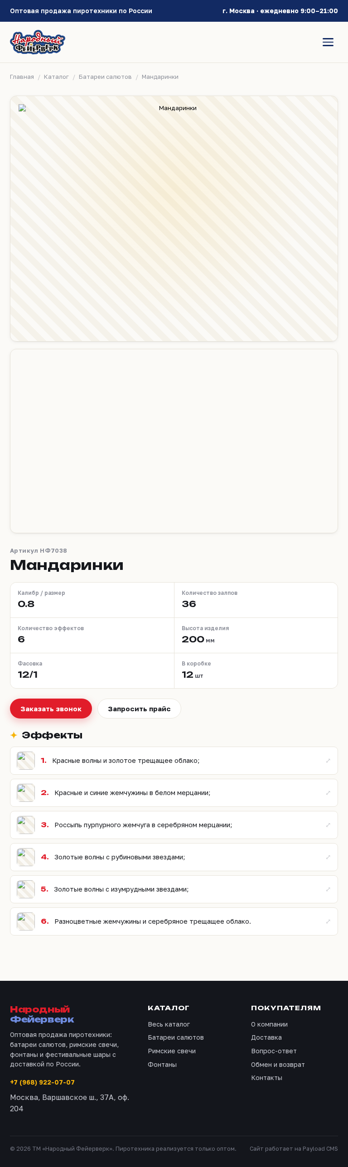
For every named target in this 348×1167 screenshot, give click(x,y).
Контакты (266, 1077)
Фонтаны (162, 1064)
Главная (22, 76)
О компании (269, 1024)
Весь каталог (169, 1024)
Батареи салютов (105, 76)
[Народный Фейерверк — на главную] (37, 42)
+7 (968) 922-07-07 (42, 1082)
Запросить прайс (139, 708)
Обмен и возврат (278, 1064)
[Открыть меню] (328, 42)
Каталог (56, 76)
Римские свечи (172, 1051)
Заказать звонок (51, 708)
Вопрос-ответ (274, 1051)
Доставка (266, 1037)
